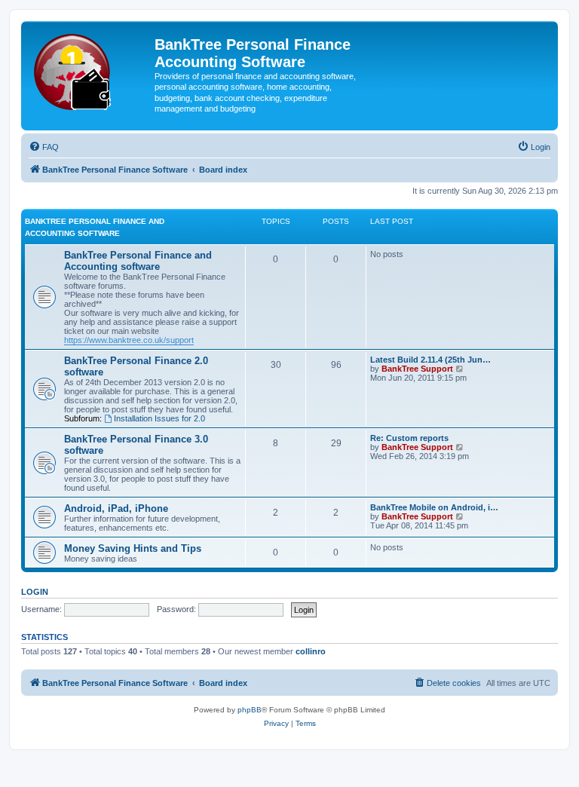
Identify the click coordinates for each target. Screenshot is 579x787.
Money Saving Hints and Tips (132, 548)
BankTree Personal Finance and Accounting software (138, 261)
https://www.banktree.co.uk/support (129, 340)
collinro (311, 651)
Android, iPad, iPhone (116, 508)
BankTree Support (417, 368)
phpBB (249, 710)
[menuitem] (44, 147)
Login (34, 591)
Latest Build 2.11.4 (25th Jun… (430, 359)
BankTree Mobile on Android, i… (434, 507)
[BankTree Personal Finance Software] (90, 68)
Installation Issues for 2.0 (159, 418)
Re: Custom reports (409, 437)
